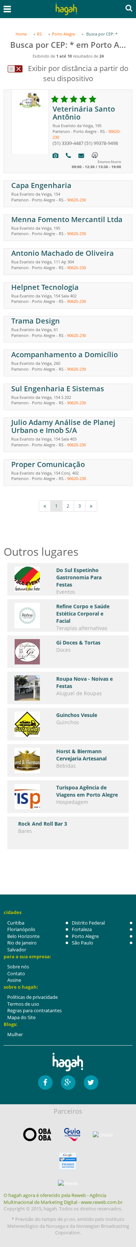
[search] (128, 8)
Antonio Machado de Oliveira (62, 253)
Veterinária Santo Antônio (84, 113)
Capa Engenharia (41, 185)
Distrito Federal (88, 922)
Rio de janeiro (22, 942)
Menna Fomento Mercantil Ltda (67, 219)
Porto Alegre (85, 936)
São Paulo (82, 942)
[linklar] (103, 1134)
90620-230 (76, 200)
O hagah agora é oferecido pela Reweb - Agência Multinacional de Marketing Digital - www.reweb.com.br (63, 1198)
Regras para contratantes (34, 1010)
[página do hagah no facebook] (45, 1082)
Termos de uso (23, 1004)
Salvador (16, 949)
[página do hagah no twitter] (91, 1082)
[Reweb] (68, 1182)
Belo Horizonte (23, 936)
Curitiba (15, 922)
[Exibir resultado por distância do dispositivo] (15, 68)
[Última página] (91, 506)
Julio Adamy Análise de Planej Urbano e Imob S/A (63, 426)
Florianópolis (21, 929)
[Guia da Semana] (72, 1134)
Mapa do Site (21, 1017)
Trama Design (35, 321)
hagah (67, 9)
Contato (16, 973)
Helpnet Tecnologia (45, 287)
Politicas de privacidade (32, 997)
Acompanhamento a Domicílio (64, 354)
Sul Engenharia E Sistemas (57, 388)
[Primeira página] (45, 506)
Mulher (15, 1034)
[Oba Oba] (37, 1134)
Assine (14, 980)
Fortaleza (82, 929)
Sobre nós (18, 966)
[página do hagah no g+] (68, 1082)
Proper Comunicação (48, 464)
